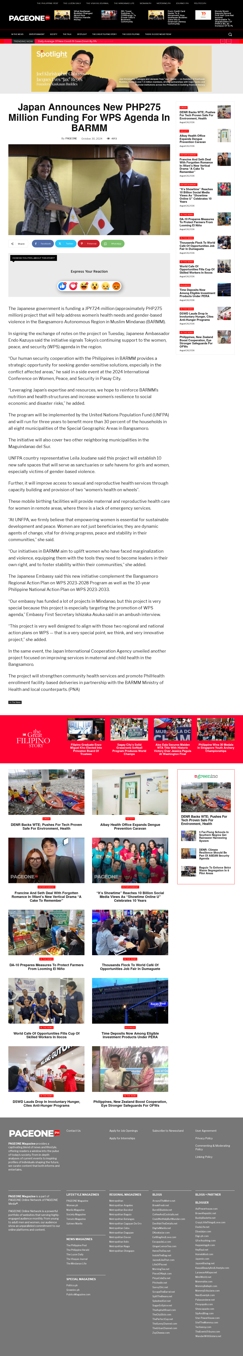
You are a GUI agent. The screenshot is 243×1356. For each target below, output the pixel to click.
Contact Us (73, 1130)
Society (184, 131)
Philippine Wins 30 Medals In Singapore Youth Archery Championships (215, 747)
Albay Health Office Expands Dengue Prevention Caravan (193, 138)
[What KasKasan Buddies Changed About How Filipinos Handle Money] (62, 15)
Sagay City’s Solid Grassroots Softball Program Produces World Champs (129, 749)
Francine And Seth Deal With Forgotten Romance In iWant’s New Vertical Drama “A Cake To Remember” (196, 165)
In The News (15, 702)
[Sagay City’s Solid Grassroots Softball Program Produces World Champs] (129, 729)
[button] (230, 34)
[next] (228, 41)
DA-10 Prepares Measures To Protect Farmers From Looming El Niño (197, 222)
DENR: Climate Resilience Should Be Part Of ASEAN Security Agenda (214, 854)
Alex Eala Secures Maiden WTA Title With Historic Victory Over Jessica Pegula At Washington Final (172, 749)
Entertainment (188, 155)
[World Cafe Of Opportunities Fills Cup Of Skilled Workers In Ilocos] (224, 266)
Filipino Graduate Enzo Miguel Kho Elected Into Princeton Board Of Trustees (86, 749)
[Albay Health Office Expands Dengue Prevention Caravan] (224, 135)
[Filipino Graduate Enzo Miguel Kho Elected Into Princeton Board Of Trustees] (86, 729)
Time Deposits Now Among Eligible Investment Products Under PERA (197, 293)
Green (183, 107)
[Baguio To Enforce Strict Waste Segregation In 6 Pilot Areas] (188, 871)
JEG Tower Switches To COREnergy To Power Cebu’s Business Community (128, 16)
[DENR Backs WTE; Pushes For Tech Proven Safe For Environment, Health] (224, 112)
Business (185, 285)
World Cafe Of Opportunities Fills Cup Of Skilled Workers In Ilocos (197, 269)
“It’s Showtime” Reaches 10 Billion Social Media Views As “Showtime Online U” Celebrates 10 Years (196, 195)
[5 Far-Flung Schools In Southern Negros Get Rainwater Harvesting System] (188, 836)
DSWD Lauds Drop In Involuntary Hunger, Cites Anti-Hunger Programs (196, 316)
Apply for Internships (122, 1138)
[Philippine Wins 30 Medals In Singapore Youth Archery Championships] (216, 729)
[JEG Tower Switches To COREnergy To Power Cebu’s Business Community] (109, 15)
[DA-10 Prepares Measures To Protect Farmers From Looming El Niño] (224, 219)
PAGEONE (71, 138)
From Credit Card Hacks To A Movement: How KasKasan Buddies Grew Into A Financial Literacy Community (177, 17)
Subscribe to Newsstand (168, 1130)
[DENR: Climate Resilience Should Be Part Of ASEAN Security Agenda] (188, 853)
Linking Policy (203, 1156)
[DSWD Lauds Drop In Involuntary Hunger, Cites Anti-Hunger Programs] (224, 313)
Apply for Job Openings (123, 1130)
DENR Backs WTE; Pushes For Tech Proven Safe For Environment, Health (197, 115)
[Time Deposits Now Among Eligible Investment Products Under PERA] (224, 289)
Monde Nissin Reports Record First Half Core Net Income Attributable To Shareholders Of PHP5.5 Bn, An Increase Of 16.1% (224, 18)
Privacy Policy (204, 1138)
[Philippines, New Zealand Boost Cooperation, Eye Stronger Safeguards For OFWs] (224, 337)
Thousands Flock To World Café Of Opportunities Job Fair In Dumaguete (197, 245)
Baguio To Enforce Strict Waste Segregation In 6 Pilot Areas (215, 870)
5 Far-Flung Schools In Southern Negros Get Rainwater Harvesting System (214, 836)
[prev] (222, 41)
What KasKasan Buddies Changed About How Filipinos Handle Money (83, 15)
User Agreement (206, 1130)
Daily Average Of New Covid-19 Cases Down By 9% (67, 41)
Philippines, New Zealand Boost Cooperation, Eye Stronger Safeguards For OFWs (196, 341)
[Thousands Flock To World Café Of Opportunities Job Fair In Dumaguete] (224, 242)
